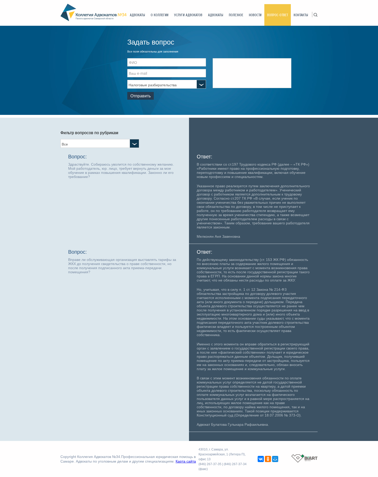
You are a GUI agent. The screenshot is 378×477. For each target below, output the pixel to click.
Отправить (140, 96)
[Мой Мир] (275, 459)
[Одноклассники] (268, 459)
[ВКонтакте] (261, 459)
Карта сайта (186, 461)
